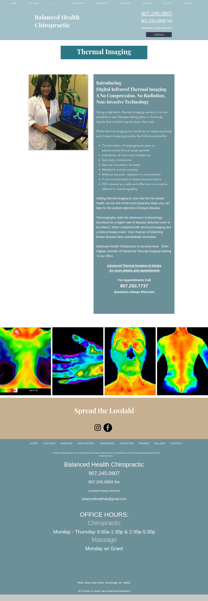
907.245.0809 (153, 20)
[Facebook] (107, 427)
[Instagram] (97, 427)
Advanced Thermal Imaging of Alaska (134, 265)
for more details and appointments (134, 270)
